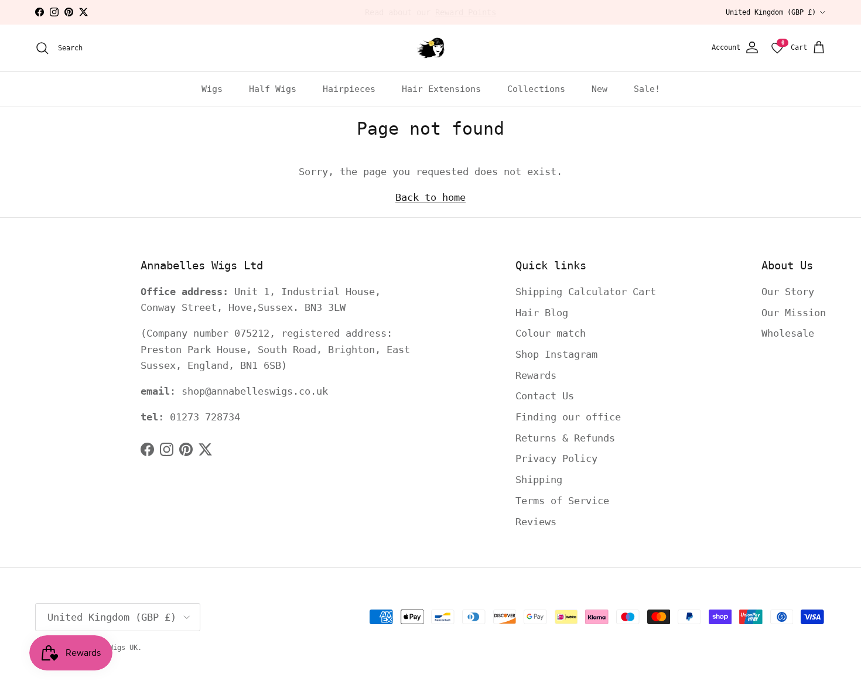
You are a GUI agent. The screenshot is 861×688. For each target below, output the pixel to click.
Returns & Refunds (565, 438)
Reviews (535, 522)
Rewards (535, 375)
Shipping (538, 479)
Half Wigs (272, 89)
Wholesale (787, 333)
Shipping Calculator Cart (585, 291)
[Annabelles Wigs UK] (430, 48)
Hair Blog (541, 313)
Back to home (430, 197)
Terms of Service (562, 500)
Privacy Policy (556, 458)
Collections (536, 89)
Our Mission (793, 313)
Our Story (787, 291)
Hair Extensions (441, 89)
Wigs (212, 89)
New (599, 89)
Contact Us (544, 396)
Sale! (647, 89)
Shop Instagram (556, 354)
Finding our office (568, 417)
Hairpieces (349, 89)
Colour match (550, 333)
